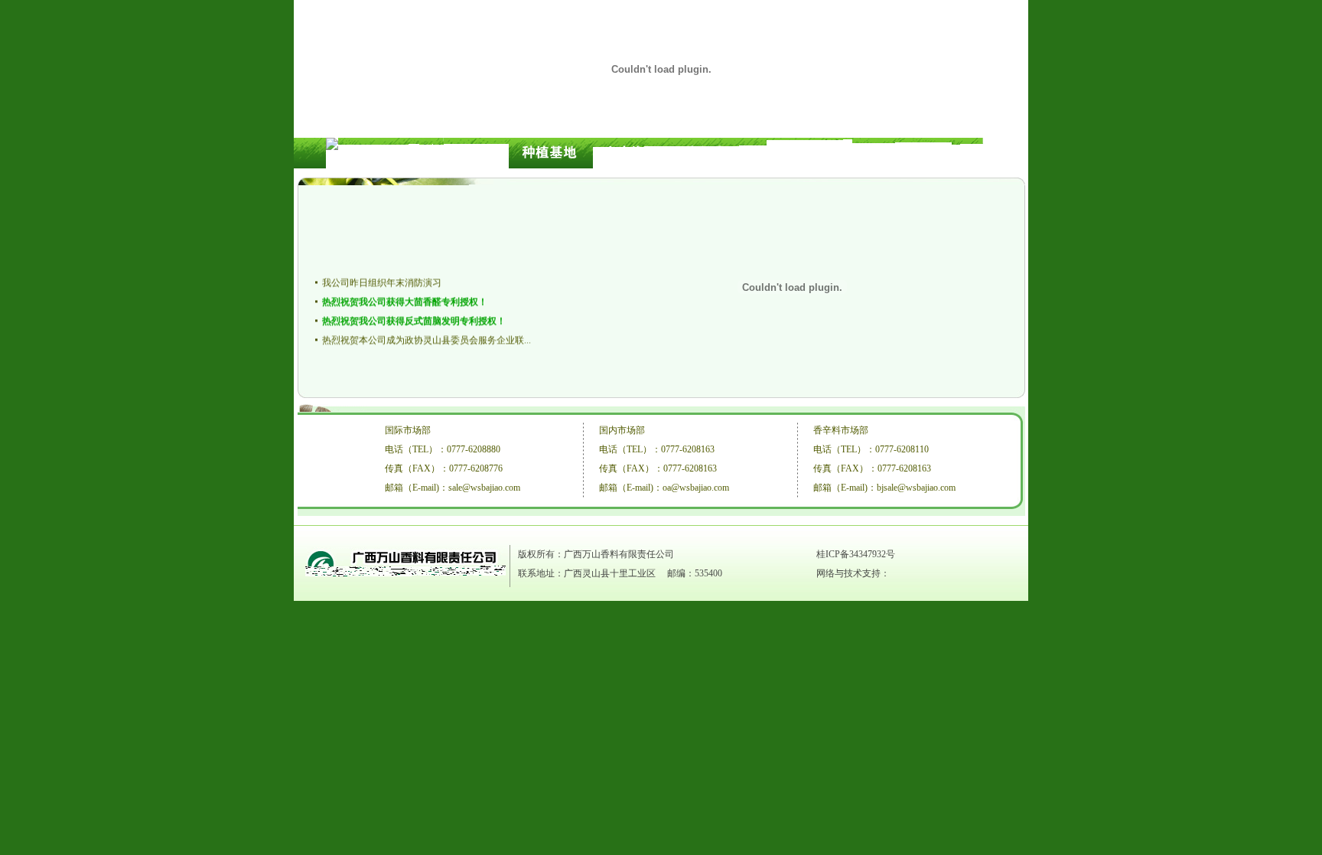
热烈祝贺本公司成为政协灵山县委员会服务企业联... (426, 338)
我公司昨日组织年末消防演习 (381, 281)
